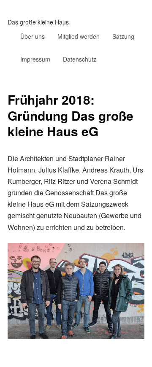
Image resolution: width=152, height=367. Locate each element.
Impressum (35, 59)
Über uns (32, 36)
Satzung (123, 36)
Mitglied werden (78, 36)
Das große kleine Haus (38, 22)
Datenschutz (79, 59)
